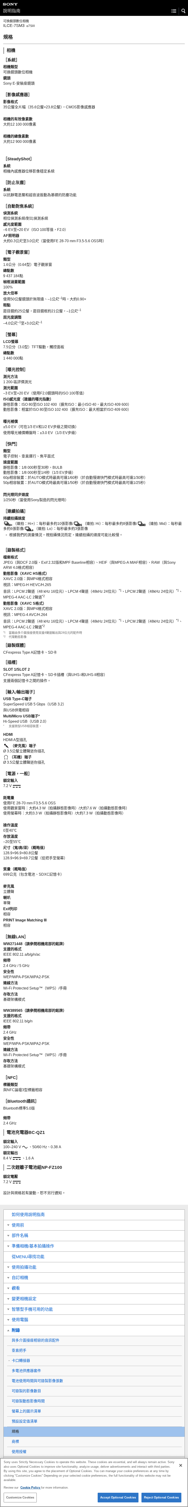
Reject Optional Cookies (161, 1497)
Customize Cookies (20, 1497)
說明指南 (11, 11)
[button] (183, 11)
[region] (94, 1482)
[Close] (181, 1465)
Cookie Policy (30, 1487)
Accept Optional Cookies (118, 1497)
